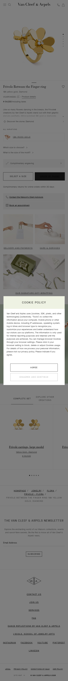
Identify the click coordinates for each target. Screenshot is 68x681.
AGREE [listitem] (34, 367)
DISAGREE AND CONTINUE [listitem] (34, 377)
